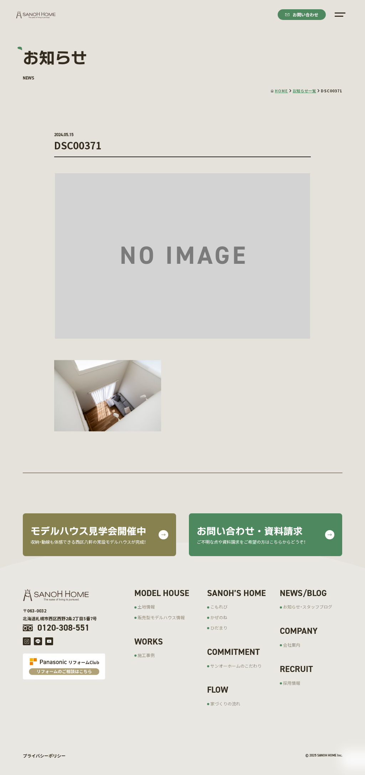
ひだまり (218, 628)
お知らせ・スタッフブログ (307, 607)
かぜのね (218, 617)
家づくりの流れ (225, 703)
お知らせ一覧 (304, 90)
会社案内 (291, 645)
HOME (281, 90)
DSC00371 (331, 90)
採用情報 (291, 683)
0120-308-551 (63, 627)
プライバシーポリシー (44, 756)
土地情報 (146, 607)
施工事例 (146, 655)
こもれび (218, 607)
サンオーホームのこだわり (236, 666)
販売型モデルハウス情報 (161, 617)
